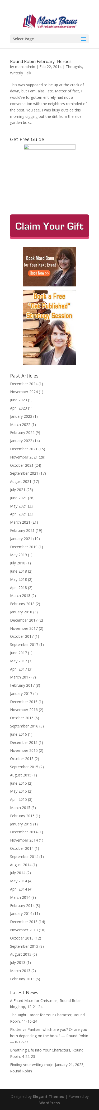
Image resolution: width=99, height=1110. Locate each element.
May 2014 (18, 880)
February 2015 (22, 815)
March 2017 (20, 677)
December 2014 (23, 831)
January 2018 (21, 611)
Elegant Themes (48, 1096)
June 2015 (18, 783)
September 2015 (24, 766)
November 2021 (24, 457)
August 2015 (20, 775)
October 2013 (22, 938)
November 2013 (24, 929)
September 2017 (24, 644)
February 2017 (22, 685)
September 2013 (24, 946)
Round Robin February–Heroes (41, 61)
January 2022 (21, 440)
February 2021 (22, 530)
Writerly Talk (20, 72)
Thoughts (74, 66)
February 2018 (22, 603)
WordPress (49, 1102)
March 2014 (20, 897)
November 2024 (24, 391)
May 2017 (18, 660)
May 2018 (18, 579)
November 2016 (24, 709)
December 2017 (23, 620)
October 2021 (22, 465)
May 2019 (18, 554)
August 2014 (20, 864)
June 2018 (18, 571)
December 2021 (23, 448)
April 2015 (18, 799)
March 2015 (20, 807)
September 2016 (24, 726)
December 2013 (23, 921)
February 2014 (22, 905)
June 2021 (18, 497)
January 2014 (21, 913)
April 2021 (18, 513)
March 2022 (20, 424)
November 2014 (24, 840)
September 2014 (24, 856)
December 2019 (23, 546)
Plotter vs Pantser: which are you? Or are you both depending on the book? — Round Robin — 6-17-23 (49, 1036)
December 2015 (23, 742)
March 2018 (20, 595)
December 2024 (23, 383)
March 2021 (20, 522)
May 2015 (18, 791)
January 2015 (21, 823)
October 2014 (22, 848)
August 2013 (20, 954)
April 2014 (18, 889)
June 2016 (18, 734)
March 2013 (20, 970)
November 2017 (24, 628)
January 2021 (21, 538)
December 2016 (23, 701)
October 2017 (22, 636)
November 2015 (24, 750)
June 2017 (18, 652)
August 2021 (20, 481)
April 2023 (18, 408)
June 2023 (18, 399)
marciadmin (25, 66)
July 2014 (17, 872)
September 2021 (24, 473)
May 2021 (18, 506)
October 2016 (22, 717)
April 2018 (18, 587)
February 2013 (22, 978)
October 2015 (22, 758)
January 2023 (21, 416)
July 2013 (17, 962)
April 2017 (18, 669)
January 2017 (21, 693)
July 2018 (17, 562)
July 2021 (17, 489)
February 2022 (22, 432)
